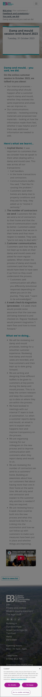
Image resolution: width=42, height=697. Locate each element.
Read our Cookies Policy (19, 679)
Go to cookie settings (21, 692)
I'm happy (30, 685)
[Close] (40, 668)
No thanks (12, 685)
